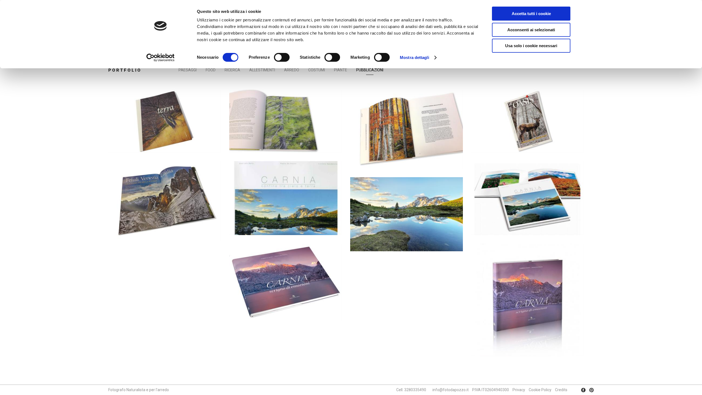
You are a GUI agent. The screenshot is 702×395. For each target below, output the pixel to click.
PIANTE (340, 70)
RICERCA (232, 70)
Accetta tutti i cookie (531, 13)
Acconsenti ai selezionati (531, 29)
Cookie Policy (540, 390)
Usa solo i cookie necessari (531, 45)
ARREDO (291, 70)
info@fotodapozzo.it (450, 390)
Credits (561, 390)
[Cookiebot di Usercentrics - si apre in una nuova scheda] (161, 57)
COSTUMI (316, 70)
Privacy (519, 390)
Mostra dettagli (414, 57)
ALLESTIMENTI (262, 70)
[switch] (282, 57)
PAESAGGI (188, 70)
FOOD (211, 70)
